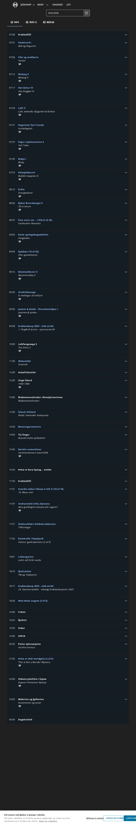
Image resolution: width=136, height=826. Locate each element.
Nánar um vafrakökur (48, 821)
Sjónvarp (25, 4)
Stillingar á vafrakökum (94, 818)
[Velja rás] (47, 5)
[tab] (14, 22)
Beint (40, 4)
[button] (68, 35)
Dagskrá (57, 4)
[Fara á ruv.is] (15, 4)
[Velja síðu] (33, 5)
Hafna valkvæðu (114, 818)
